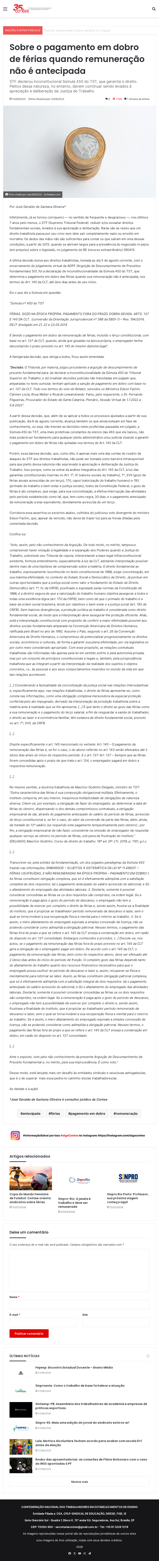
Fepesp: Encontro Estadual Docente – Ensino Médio (74, 1368)
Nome (14, 1297)
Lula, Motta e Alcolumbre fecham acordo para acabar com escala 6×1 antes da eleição (88, 1443)
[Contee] (32, 9)
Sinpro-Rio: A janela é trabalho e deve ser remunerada (74, 1203)
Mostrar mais (79, 1481)
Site (85, 1314)
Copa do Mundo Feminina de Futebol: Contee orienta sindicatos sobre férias (30, 1198)
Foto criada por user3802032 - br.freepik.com (34, 194)
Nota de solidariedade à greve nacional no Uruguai (77, 30)
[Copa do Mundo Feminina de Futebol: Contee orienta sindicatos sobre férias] (31, 1178)
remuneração (127, 1113)
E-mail (15, 1314)
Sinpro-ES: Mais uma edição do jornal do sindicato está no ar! (82, 1423)
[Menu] (5, 10)
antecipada (31, 1113)
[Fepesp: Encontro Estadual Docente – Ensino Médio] (21, 1373)
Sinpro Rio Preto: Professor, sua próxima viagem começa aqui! (128, 1198)
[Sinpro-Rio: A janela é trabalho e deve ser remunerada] (79, 1180)
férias (55, 1113)
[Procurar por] (154, 10)
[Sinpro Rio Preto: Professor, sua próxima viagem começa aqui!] (128, 1178)
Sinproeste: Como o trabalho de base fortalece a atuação (80, 1386)
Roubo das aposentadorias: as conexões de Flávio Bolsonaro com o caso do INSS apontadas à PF (91, 1462)
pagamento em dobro (87, 1113)
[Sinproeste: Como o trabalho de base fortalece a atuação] (21, 1391)
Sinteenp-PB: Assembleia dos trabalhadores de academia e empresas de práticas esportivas (91, 1406)
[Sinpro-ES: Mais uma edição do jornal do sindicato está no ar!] (21, 1428)
